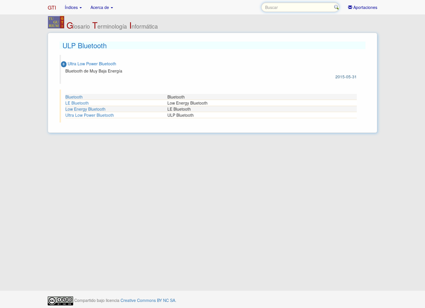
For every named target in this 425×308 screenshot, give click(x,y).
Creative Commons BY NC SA (148, 300)
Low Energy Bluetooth (85, 109)
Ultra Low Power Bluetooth (89, 115)
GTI (52, 7)
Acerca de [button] (100, 7)
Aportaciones (364, 7)
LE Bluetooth (77, 103)
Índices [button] (72, 7)
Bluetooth (74, 97)
